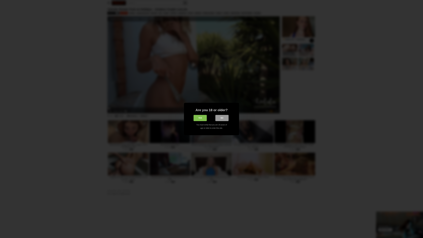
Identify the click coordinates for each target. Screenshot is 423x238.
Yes (200, 118)
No (222, 118)
